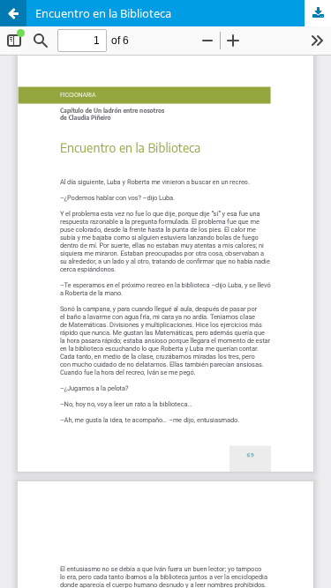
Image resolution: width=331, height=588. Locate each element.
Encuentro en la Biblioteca (103, 13)
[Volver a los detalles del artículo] (13, 13)
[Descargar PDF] (318, 13)
